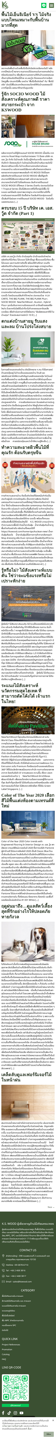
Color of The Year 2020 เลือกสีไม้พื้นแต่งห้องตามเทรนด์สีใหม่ (27, 800)
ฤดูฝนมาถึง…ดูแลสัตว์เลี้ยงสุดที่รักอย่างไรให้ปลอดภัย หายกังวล (26, 911)
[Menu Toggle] (51, 5)
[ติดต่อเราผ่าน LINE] (43, 5)
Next (51, 1207)
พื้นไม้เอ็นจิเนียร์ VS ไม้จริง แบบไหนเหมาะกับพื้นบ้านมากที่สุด (26, 20)
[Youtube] (21, 1413)
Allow (48, 1434)
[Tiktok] (9, 1413)
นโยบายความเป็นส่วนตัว (12, 1426)
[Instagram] (15, 1413)
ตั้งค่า (30, 1429)
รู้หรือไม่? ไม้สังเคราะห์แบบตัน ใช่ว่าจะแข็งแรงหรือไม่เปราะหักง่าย (26, 575)
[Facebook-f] (3, 1413)
